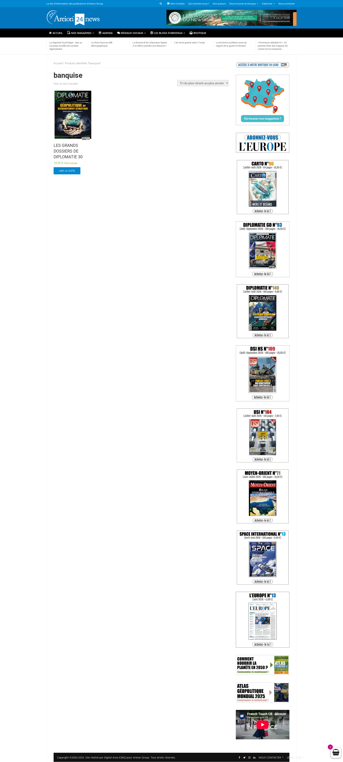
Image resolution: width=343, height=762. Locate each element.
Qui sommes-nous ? (198, 3)
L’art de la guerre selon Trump (189, 42)
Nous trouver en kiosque (242, 3)
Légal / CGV (294, 757)
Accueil (58, 63)
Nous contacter (286, 3)
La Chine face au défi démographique (101, 44)
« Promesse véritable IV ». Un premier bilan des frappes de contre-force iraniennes (273, 45)
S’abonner (267, 3)
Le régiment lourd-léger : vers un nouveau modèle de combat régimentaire (65, 45)
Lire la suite (67, 170)
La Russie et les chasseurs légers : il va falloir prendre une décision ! (150, 44)
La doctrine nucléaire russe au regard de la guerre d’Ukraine (231, 44)
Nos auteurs (219, 3)
